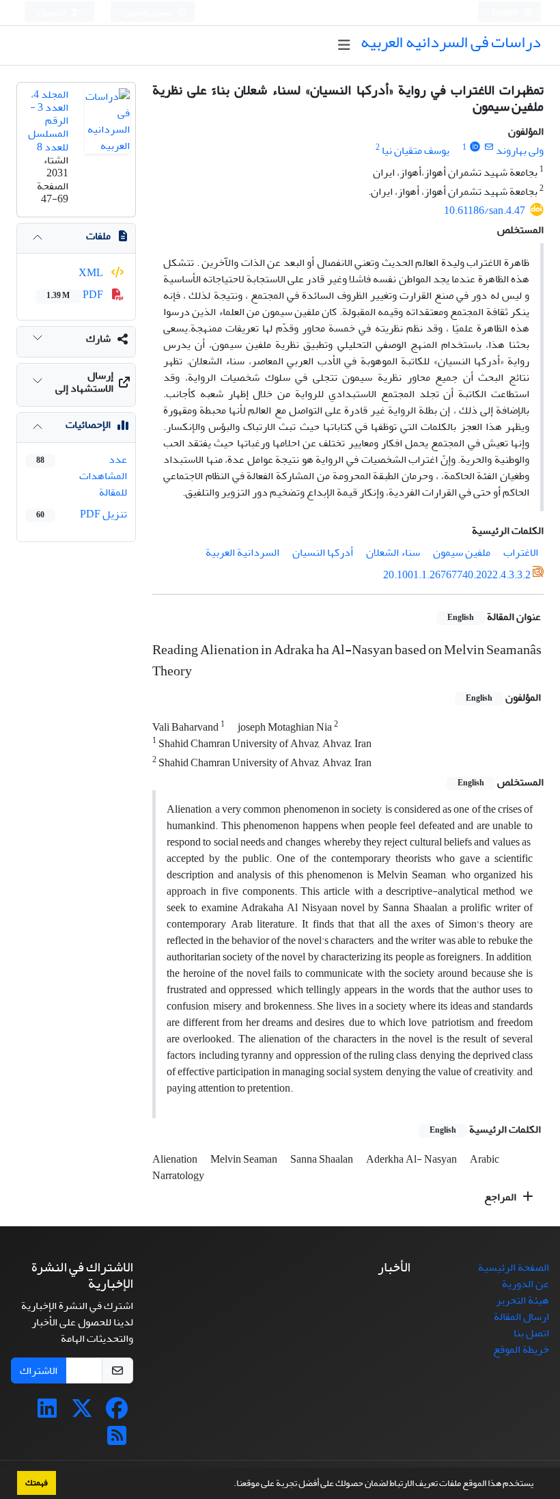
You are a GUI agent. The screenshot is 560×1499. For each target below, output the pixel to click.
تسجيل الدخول (148, 13)
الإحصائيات (88, 424)
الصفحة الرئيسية (513, 1267)
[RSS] (116, 1440)
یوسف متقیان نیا (415, 150)
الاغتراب (520, 552)
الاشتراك (38, 1370)
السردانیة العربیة (242, 552)
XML (92, 272)
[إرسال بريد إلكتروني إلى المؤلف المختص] (489, 147)
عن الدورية (525, 1283)
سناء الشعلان (393, 552)
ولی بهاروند (520, 150)
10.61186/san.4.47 (484, 210)
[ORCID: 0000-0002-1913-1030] (474, 147)
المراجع (501, 1197)
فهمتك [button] (36, 1482)
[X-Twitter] (82, 1413)
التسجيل (53, 13)
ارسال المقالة (521, 1316)
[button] (230, 1485)
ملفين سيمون (461, 552)
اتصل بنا (531, 1333)
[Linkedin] (47, 1413)
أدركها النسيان (322, 552)
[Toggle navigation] (344, 45)
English (506, 13)
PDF (75, 294)
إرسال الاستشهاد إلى (84, 382)
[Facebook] (116, 1413)
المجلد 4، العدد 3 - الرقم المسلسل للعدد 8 (48, 120)
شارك (98, 338)
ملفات (98, 236)
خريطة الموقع (521, 1349)
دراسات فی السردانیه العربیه (451, 42)
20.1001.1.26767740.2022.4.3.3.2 (457, 575)
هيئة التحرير (522, 1300)
